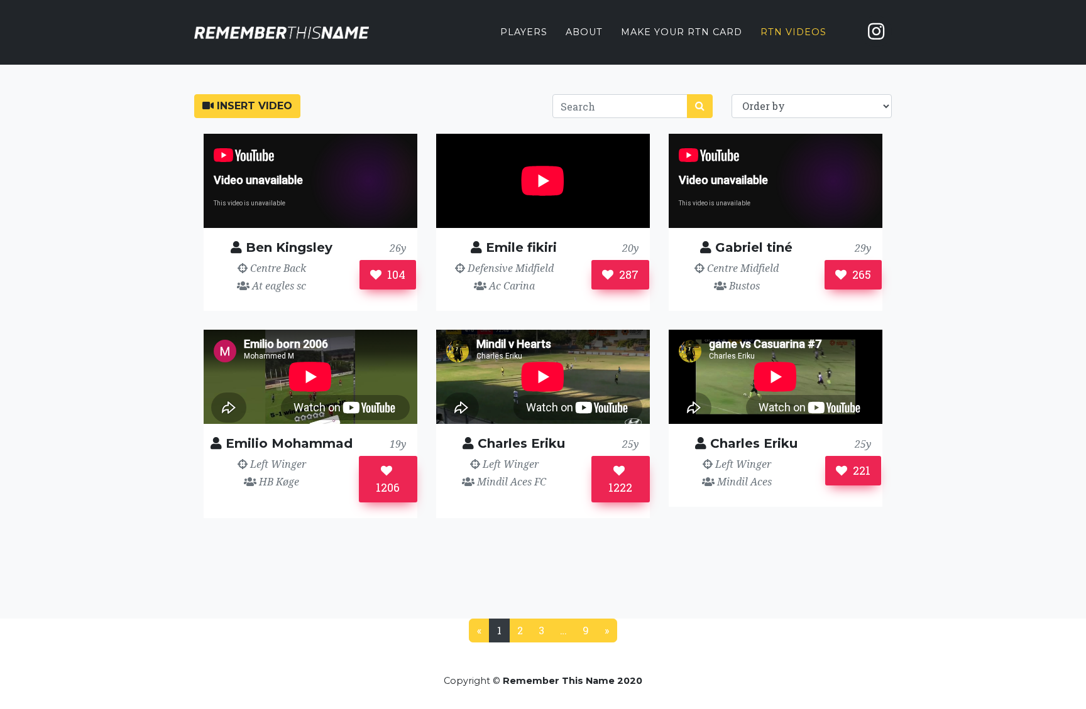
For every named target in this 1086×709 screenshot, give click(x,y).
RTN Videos (793, 32)
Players (523, 32)
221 (860, 470)
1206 (388, 487)
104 (395, 274)
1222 (620, 487)
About (584, 32)
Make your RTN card (681, 32)
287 (628, 274)
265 (860, 274)
